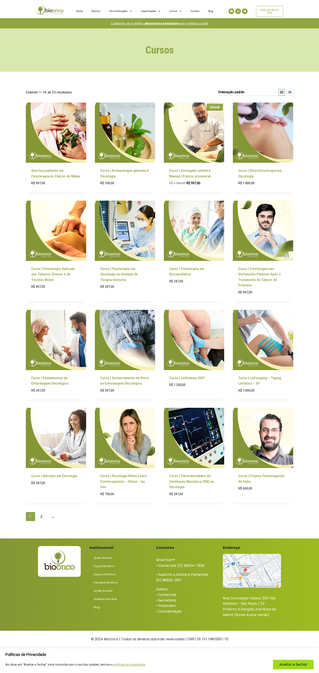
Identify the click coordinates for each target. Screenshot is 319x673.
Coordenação (170, 611)
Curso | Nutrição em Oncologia (54, 476)
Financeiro (167, 605)
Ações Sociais (103, 591)
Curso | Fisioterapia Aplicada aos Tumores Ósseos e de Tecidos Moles (53, 274)
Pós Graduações (118, 11)
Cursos (173, 11)
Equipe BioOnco (104, 566)
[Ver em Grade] (281, 92)
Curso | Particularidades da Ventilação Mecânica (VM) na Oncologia (191, 481)
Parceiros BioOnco (106, 582)
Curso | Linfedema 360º (187, 378)
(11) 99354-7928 (191, 565)
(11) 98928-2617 (169, 580)
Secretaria (167, 600)
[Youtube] (245, 11)
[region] (159, 660)
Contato (195, 11)
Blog (210, 11)
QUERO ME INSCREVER (47, 299)
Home (79, 11)
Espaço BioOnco (105, 574)
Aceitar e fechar (293, 664)
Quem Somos (103, 558)
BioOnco (96, 11)
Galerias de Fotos (105, 599)
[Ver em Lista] (290, 92)
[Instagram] (238, 11)
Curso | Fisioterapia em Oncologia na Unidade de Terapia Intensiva (119, 274)
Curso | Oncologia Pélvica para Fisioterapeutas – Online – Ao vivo (123, 481)
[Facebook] (231, 11)
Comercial (167, 594)
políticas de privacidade (129, 664)
